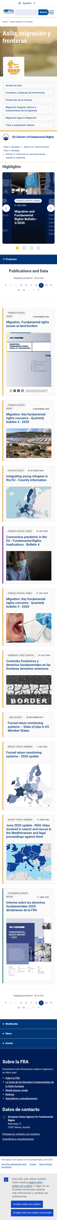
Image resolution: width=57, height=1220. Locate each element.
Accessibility (7, 1167)
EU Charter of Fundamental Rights (33, 137)
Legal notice (22, 1164)
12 (18, 290)
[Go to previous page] (11, 285)
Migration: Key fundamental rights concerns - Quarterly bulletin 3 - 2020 (25, 602)
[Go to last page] (38, 290)
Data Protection (45, 1164)
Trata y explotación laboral (20, 125)
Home (5, 22)
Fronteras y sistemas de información (25, 92)
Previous (6, 208)
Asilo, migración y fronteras (21, 22)
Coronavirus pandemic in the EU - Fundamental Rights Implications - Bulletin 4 (26, 540)
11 (51, 285)
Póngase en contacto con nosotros (21, 1134)
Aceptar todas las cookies (27, 1204)
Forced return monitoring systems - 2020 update (24, 754)
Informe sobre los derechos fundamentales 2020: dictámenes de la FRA (25, 906)
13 (23, 290)
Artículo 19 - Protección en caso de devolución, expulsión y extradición (26, 156)
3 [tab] (31, 247)
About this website (9, 1164)
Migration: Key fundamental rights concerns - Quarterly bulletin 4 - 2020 (25, 418)
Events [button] (9, 1043)
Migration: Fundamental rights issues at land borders (27, 324)
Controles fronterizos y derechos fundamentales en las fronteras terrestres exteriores (28, 664)
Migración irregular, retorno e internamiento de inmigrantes (21, 109)
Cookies (33, 1164)
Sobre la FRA (12, 1078)
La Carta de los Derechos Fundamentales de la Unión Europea (29, 1084)
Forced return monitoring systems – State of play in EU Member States (28, 726)
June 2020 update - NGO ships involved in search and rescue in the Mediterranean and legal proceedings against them (28, 831)
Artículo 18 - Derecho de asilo (36, 147)
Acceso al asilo (14, 85)
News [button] (9, 1033)
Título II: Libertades (11, 147)
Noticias (9, 1094)
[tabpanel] (28, 208)
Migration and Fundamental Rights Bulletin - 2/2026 (26, 217)
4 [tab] (38, 247)
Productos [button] (11, 259)
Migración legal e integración (21, 117)
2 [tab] (24, 247)
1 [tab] (17, 247)
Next (51, 208)
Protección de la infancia (19, 100)
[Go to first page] (6, 285)
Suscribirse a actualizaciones (21, 1098)
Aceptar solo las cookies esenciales (32, 1212)
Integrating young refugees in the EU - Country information (27, 478)
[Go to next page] (33, 290)
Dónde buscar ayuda (16, 1090)
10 (46, 285)
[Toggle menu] (51, 12)
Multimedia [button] (12, 1023)
